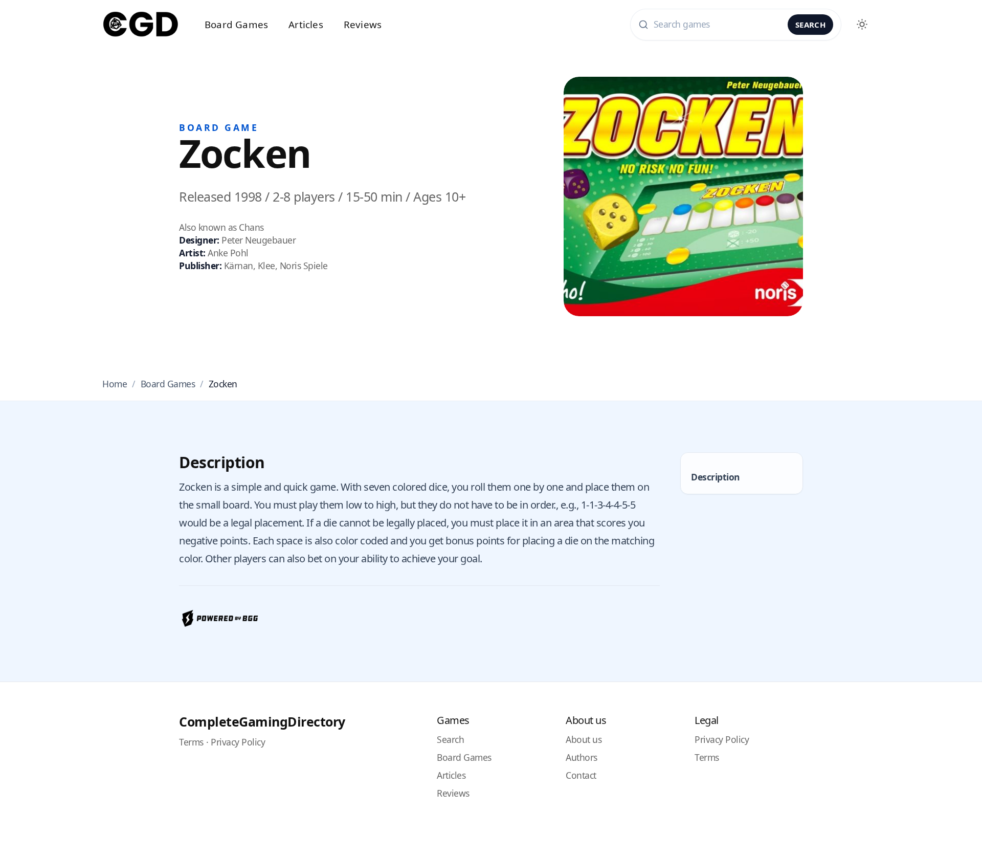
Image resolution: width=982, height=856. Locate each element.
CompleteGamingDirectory (262, 721)
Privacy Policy (238, 742)
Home (114, 384)
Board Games (236, 24)
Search (810, 24)
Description (715, 477)
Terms (191, 742)
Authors (581, 757)
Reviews (363, 24)
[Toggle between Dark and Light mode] (862, 24)
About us (583, 739)
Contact (581, 775)
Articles (305, 24)
